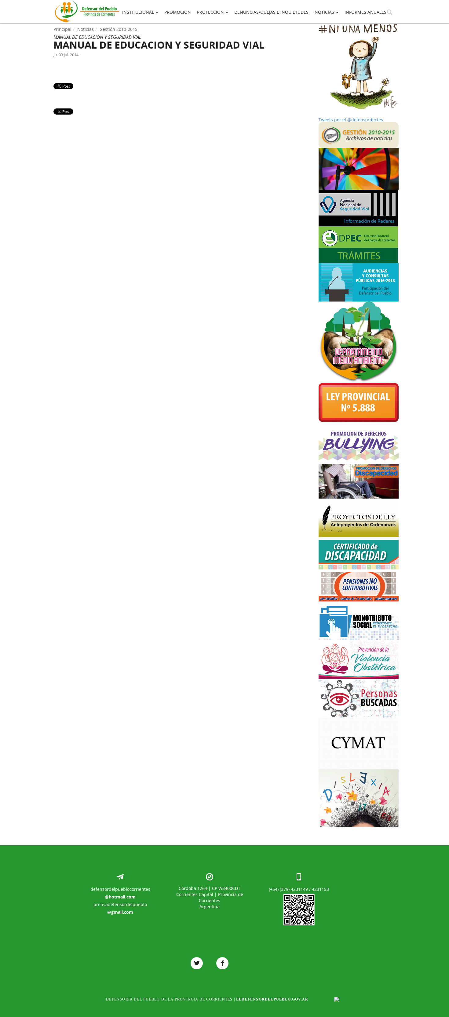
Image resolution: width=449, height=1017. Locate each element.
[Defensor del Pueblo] (87, 3)
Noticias (325, 12)
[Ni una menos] (359, 66)
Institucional (138, 12)
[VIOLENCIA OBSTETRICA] (359, 659)
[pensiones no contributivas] (359, 585)
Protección (211, 12)
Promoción (177, 12)
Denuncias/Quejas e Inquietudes (271, 12)
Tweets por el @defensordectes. (351, 120)
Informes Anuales (365, 12)
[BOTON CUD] (359, 553)
